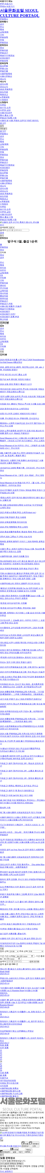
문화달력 (4, 37)
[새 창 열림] (22, 1138)
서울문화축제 (6, 74)
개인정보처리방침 (8, 1080)
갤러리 (3, 285)
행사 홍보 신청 (6, 115)
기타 (2, 35)
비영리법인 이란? (7, 314)
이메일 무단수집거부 (9, 1083)
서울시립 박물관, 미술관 (11, 306)
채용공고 (4, 94)
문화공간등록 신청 (8, 118)
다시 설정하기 (6, 1171)
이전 (2, 352)
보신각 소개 (5, 107)
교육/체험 (4, 32)
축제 (2, 29)
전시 (2, 27)
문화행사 (4, 19)
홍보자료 (4, 296)
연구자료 (4, 288)
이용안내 (4, 1078)
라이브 (3, 268)
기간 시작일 (9, 956)
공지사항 (4, 84)
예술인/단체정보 (7, 55)
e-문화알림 (5, 97)
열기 (11, 1163)
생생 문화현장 (6, 89)
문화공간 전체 (6, 304)
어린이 (3, 270)
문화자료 (4, 50)
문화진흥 (4, 71)
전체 (2, 40)
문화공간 (4, 53)
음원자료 (4, 298)
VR (1, 275)
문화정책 (4, 61)
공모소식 (4, 87)
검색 (2, 233)
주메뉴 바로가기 (7, 6)
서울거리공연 (6, 113)
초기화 (36, 961)
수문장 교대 (5, 110)
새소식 (3, 79)
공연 (2, 24)
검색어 (3, 230)
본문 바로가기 (6, 4)
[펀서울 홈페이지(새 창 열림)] (19, 222)
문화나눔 (4, 68)
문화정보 (4, 42)
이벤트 (3, 105)
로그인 (3, 123)
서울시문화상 (6, 76)
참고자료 (4, 319)
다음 (2, 949)
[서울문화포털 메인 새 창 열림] (22, 1109)
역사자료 (4, 293)
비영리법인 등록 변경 (9, 317)
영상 (2, 48)
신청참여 (4, 100)
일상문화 (4, 66)
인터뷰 (3, 278)
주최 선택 (23, 951)
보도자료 (4, 92)
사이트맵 (4, 1086)
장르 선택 (4, 951)
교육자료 (4, 291)
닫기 (2, 225)
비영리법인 (5, 58)
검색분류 (4, 227)
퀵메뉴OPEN (28, 1151)
